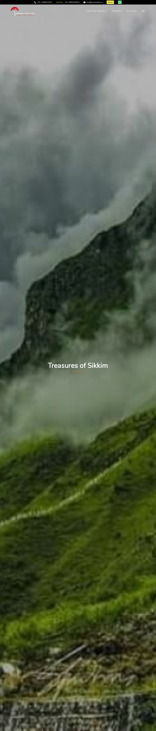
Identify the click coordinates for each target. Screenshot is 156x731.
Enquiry (110, 2)
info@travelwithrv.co (94, 2)
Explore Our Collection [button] (96, 11)
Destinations (117, 11)
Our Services (132, 11)
